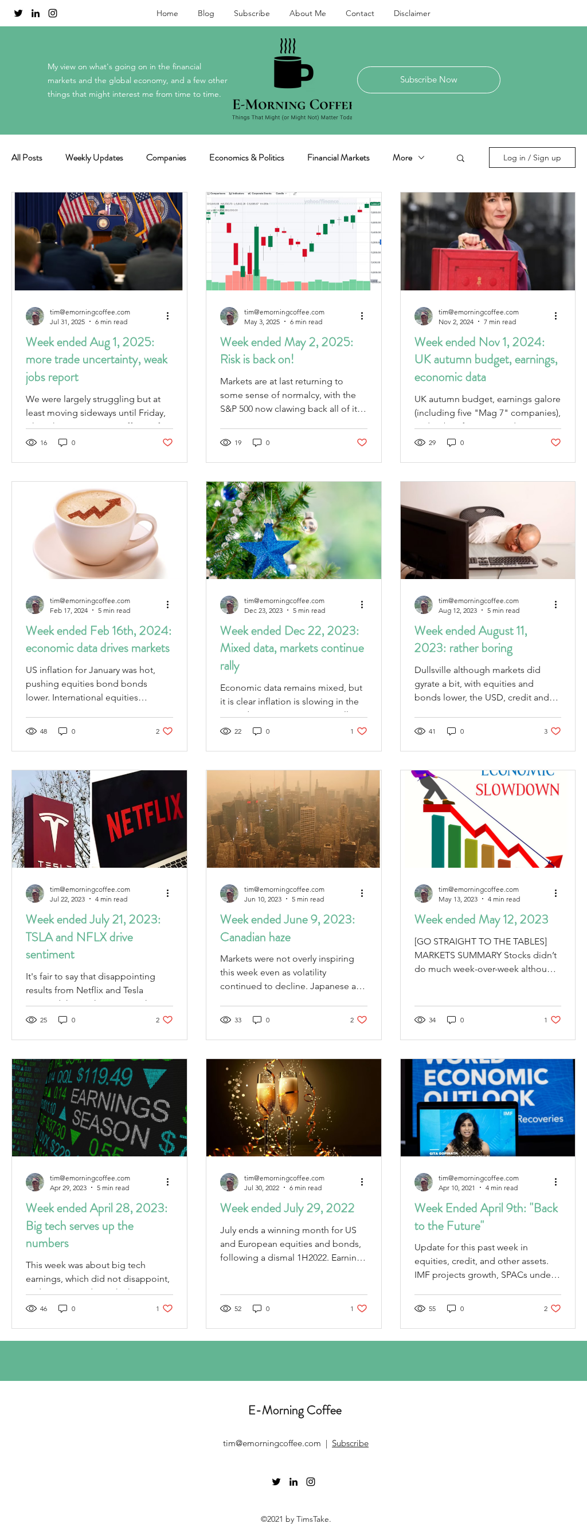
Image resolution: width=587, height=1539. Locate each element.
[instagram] (52, 13)
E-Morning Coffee (295, 1410)
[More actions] (171, 316)
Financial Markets (338, 157)
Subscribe (350, 1443)
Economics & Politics (246, 157)
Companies (166, 157)
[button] (460, 159)
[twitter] (18, 13)
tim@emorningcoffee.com (272, 1443)
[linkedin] (35, 13)
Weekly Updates (94, 157)
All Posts (26, 157)
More (402, 157)
